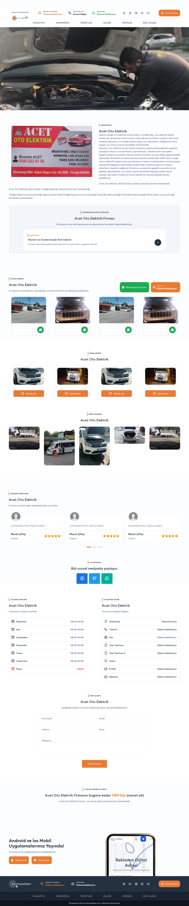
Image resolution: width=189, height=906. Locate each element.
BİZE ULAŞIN (149, 22)
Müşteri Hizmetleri (53, 13)
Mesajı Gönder (94, 764)
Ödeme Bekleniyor (167, 629)
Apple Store (20, 860)
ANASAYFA (39, 22)
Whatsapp (106, 13)
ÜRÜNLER (127, 22)
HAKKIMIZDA (62, 22)
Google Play (43, 860)
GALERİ (107, 22)
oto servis (92, 801)
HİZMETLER (86, 22)
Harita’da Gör (79, 13)
